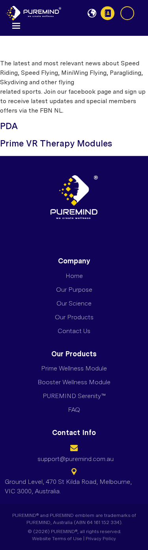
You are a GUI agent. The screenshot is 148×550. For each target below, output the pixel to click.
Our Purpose (74, 289)
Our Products (74, 317)
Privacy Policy (101, 538)
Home (74, 276)
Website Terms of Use (57, 538)
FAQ (74, 409)
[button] (16, 25)
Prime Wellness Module (74, 368)
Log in (127, 13)
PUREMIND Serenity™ (74, 396)
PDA (9, 126)
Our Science (74, 303)
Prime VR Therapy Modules (56, 143)
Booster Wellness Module (74, 382)
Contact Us (107, 13)
